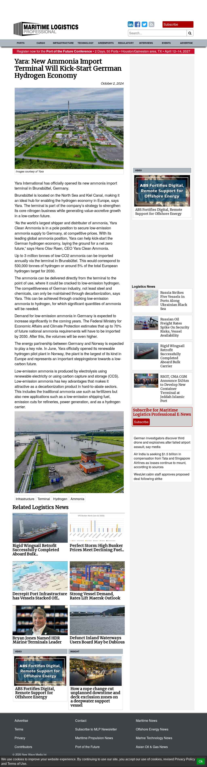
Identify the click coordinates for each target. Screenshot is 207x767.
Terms (19, 729)
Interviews (146, 42)
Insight (74, 651)
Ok (201, 761)
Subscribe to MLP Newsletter (96, 729)
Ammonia (77, 498)
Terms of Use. (17, 763)
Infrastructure (63, 42)
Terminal (44, 498)
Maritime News (146, 720)
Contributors (23, 746)
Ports (20, 42)
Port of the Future (87, 746)
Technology (85, 42)
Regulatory (126, 42)
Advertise (186, 42)
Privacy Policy (185, 759)
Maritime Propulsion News (94, 738)
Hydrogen (60, 498)
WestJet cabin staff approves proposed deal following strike (161, 476)
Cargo (41, 42)
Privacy (20, 738)
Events (166, 42)
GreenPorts (106, 42)
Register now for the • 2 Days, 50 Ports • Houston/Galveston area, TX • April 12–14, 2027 (103, 51)
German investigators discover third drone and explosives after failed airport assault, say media (162, 442)
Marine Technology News (154, 738)
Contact (80, 720)
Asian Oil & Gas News (152, 746)
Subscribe (171, 24)
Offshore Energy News (152, 729)
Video (18, 651)
